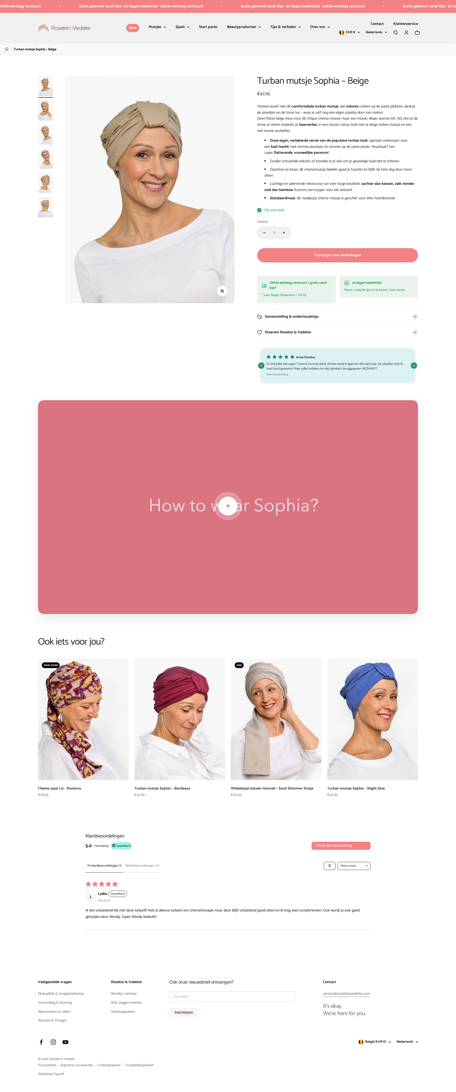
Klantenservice (405, 24)
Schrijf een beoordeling (334, 845)
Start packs (208, 27)
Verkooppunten (123, 1012)
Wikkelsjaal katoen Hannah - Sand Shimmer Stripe (272, 788)
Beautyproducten (241, 27)
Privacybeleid (47, 1065)
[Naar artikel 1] (45, 87)
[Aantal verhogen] (284, 232)
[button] (338, 366)
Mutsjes (155, 27)
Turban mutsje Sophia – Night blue (356, 788)
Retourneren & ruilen (54, 1012)
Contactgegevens (109, 1065)
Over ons (317, 27)
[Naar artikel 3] (45, 135)
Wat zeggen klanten (126, 1003)
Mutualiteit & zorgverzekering (61, 994)
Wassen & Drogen (52, 1021)
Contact (377, 24)
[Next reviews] (414, 365)
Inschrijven (184, 1012)
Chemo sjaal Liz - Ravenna (59, 788)
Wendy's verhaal (124, 994)
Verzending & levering (55, 1003)
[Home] (7, 49)
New (132, 28)
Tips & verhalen (283, 27)
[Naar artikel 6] (45, 208)
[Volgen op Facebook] (41, 1042)
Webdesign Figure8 (51, 1074)
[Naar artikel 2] (45, 111)
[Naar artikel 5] (45, 184)
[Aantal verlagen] (264, 232)
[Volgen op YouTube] (65, 1042)
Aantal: (262, 222)
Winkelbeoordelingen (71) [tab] (142, 866)
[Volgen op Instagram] (53, 1042)
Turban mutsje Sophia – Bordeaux (162, 788)
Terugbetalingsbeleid (139, 1065)
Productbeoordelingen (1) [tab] (104, 866)
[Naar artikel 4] (45, 159)
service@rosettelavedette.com (346, 993)
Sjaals (180, 27)
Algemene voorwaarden (76, 1065)
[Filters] (330, 866)
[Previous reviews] (261, 365)
